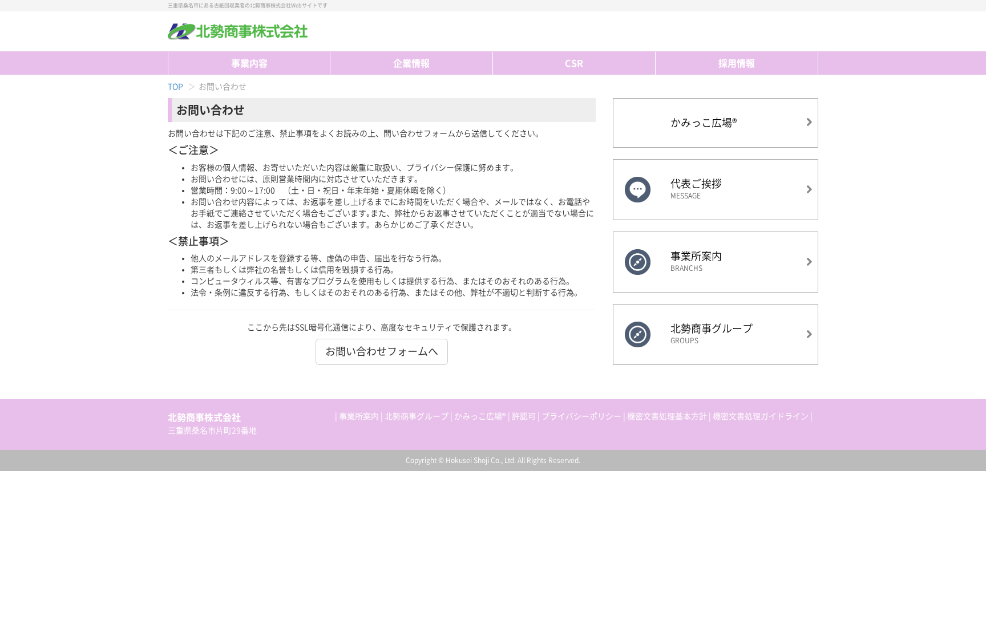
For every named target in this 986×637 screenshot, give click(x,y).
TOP (811, 31)
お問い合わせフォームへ (381, 351)
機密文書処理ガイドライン (761, 416)
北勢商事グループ (416, 416)
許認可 (524, 416)
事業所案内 (359, 416)
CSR (574, 63)
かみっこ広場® (480, 416)
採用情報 (736, 63)
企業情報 (411, 63)
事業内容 (249, 63)
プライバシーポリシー (581, 416)
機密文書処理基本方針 (667, 416)
